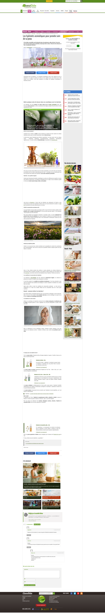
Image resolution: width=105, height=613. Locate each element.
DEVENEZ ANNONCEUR (41, 605)
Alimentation (25, 10)
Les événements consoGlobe (54, 602)
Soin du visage (63, 31)
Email (25, 581)
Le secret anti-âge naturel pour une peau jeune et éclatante (41, 393)
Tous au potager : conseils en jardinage (71, 184)
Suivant (24, 54)
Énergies (66, 10)
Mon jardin (42, 10)
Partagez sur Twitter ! (42, 72)
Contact (23, 598)
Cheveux (36, 31)
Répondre (28, 535)
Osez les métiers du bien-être (70, 233)
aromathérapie (54, 140)
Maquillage (48, 31)
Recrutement (51, 599)
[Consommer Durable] (45, 609)
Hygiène (42, 31)
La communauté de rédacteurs (54, 596)
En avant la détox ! (68, 205)
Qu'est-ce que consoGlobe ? (27, 596)
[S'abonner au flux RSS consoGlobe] (81, 593)
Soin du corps (55, 31)
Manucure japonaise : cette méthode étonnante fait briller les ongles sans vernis (73, 271)
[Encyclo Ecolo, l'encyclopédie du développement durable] (53, 609)
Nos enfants (47, 10)
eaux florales (33, 277)
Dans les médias (52, 598)
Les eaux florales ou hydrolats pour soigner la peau (35, 443)
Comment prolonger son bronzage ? (71, 259)
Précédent (61, 54)
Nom (24, 578)
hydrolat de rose (57, 434)
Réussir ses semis (68, 174)
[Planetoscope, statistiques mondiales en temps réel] (36, 609)
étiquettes (32, 202)
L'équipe (23, 597)
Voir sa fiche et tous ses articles (35, 519)
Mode (78, 31)
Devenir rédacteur (32, 520)
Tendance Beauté (71, 31)
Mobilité (62, 10)
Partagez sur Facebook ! (30, 72)
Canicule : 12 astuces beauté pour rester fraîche (73, 337)
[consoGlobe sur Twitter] (75, 593)
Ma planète (52, 10)
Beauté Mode (29, 11)
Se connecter (49, 1)
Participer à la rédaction (53, 597)
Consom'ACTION (70, 11)
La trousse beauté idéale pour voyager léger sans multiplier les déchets (72, 315)
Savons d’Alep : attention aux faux (70, 292)
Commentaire (26, 569)
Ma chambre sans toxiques (69, 245)
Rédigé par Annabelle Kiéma (35, 513)
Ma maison (38, 11)
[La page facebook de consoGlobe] (71, 593)
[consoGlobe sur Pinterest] (78, 593)
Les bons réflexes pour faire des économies (72, 195)
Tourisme (57, 10)
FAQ (23, 599)
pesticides (27, 272)
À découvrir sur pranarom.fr (41, 367)
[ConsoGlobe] (29, 5)
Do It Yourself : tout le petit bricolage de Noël (72, 227)
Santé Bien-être (33, 11)
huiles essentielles (53, 104)
